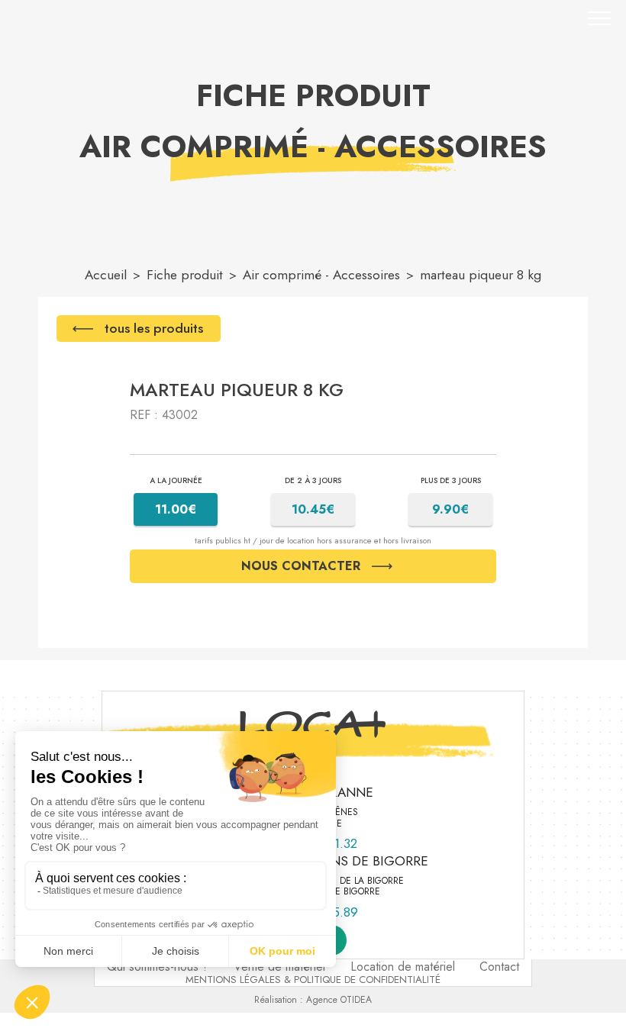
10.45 (313, 508)
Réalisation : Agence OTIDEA (313, 1000)
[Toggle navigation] (599, 18)
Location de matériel (402, 966)
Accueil (106, 274)
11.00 (176, 508)
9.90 (451, 508)
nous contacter (300, 566)
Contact (499, 966)
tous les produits (154, 327)
